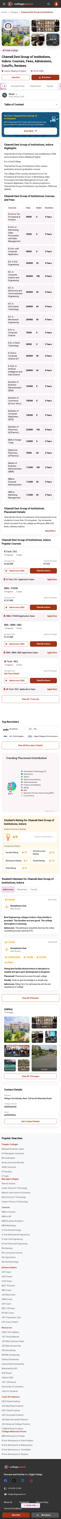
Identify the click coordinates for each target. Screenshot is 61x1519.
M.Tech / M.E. (11, 661)
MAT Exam (6, 1290)
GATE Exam (7, 1276)
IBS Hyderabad (8, 1158)
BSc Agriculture (9, 1257)
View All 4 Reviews (30, 998)
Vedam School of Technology (15, 1202)
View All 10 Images (30, 1076)
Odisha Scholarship (10, 1359)
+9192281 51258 (14, 1488)
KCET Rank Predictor (11, 1410)
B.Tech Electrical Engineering (14, 1244)
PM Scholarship (9, 1350)
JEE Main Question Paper (13, 1341)
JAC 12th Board (9, 1382)
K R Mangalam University (13, 1153)
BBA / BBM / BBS (13, 625)
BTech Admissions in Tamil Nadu (16, 1450)
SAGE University (9, 1167)
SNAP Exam (7, 1299)
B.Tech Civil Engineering (12, 1239)
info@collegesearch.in (17, 1494)
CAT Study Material (10, 1337)
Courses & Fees (18, 86)
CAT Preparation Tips (11, 1317)
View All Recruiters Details (30, 745)
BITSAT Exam (8, 1313)
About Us (8, 1502)
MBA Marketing (9, 1225)
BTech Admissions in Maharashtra (17, 1445)
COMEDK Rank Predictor (12, 1429)
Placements (35, 86)
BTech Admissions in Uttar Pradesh (17, 1440)
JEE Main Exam (8, 1295)
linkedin (22, 1480)
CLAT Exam (7, 1281)
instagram (30, 1480)
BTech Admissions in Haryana (15, 1454)
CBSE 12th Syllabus (10, 1332)
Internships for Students (12, 1387)
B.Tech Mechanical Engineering (16, 1234)
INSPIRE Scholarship (11, 1355)
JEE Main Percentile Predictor (15, 1419)
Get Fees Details (11, 673)
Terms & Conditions (12, 1508)
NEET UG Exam (8, 1308)
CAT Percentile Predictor (13, 1415)
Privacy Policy (42, 1502)
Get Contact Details (30, 1121)
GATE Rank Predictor (11, 1401)
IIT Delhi (5, 1176)
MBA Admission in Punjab (13, 1436)
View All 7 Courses (30, 699)
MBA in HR (6, 1216)
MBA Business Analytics (12, 1221)
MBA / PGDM (11, 588)
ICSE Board (7, 1373)
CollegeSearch (20, 4)
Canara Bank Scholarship (13, 1364)
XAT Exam (6, 1304)
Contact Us (24, 1502)
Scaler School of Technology (14, 1188)
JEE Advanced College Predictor (16, 1424)
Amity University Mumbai (13, 1162)
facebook (5, 1480)
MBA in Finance (8, 1212)
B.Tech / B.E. (10, 551)
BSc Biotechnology (10, 1262)
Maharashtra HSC (10, 1368)
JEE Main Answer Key (11, 1346)
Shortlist (16, 77)
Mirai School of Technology (14, 1197)
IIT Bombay (7, 1171)
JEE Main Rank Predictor (13, 1406)
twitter (13, 1480)
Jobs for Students (10, 1391)
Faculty (50, 86)
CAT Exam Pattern (10, 1322)
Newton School (8, 1183)
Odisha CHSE (7, 1377)
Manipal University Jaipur (13, 1149)
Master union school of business (16, 1192)
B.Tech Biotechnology (11, 1230)
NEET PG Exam (8, 1286)
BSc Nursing (7, 1248)
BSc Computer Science (12, 1253)
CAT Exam (6, 1272)
